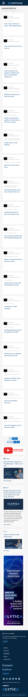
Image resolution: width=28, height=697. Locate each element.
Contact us (6, 650)
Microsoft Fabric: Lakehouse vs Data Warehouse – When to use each (13, 464)
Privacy (5, 656)
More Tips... (7, 550)
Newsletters (6, 653)
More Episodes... (8, 480)
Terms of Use (7, 659)
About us (6, 648)
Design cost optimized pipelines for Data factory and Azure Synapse (12, 120)
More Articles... (7, 524)
